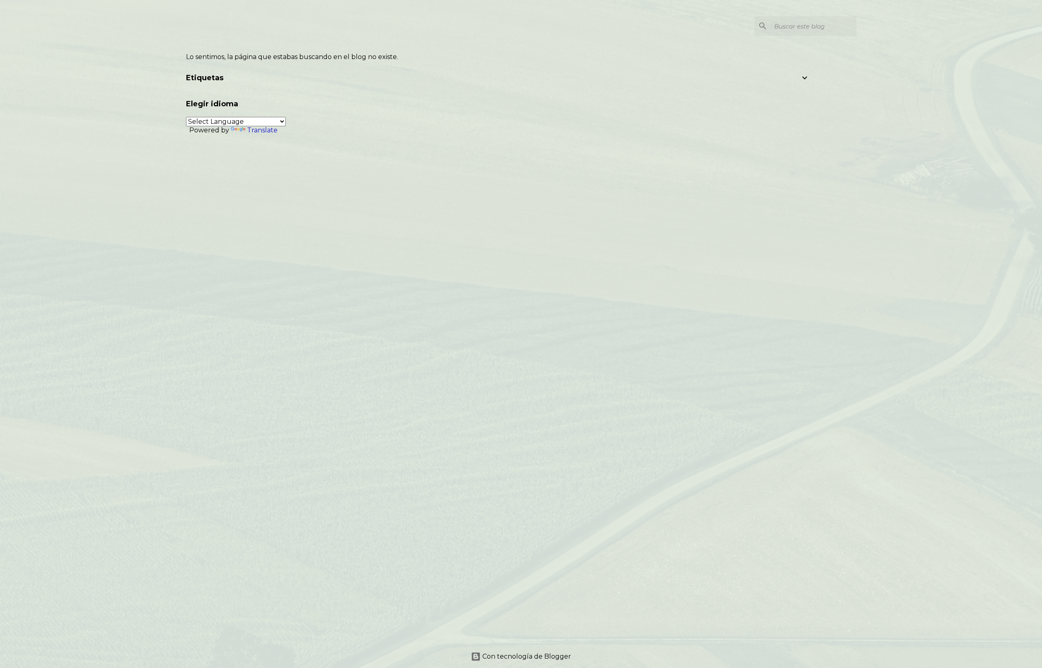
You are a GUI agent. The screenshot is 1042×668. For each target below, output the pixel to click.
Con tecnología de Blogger (526, 656)
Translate (262, 130)
